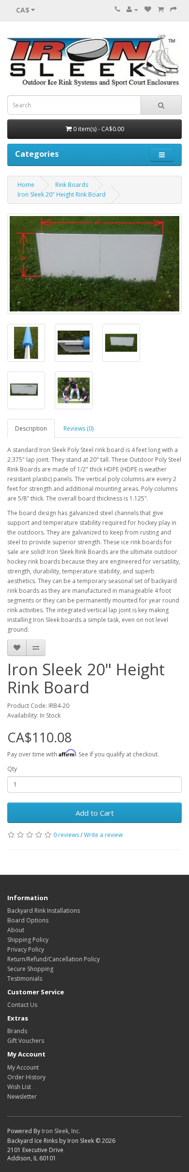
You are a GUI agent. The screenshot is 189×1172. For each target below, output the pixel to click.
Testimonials (24, 978)
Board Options (27, 920)
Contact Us (22, 1005)
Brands (17, 1031)
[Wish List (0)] (147, 9)
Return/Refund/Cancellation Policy (53, 959)
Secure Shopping (30, 969)
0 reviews (66, 835)
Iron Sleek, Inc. (61, 1131)
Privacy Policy (25, 949)
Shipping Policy (27, 940)
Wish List (19, 1087)
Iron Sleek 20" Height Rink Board (61, 194)
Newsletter (22, 1096)
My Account (23, 1067)
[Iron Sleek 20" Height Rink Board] (94, 264)
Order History (26, 1077)
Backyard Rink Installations (43, 910)
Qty (12, 769)
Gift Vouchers (25, 1041)
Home (25, 185)
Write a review (103, 835)
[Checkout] (173, 9)
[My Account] (132, 9)
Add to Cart (95, 813)
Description (31, 428)
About (15, 930)
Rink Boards (71, 185)
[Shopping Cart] (161, 9)
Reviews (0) (78, 428)
